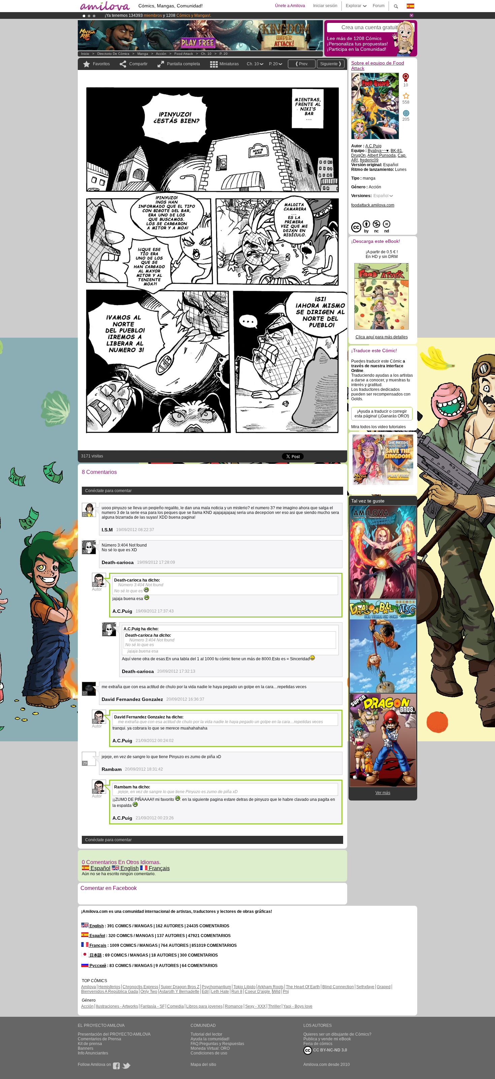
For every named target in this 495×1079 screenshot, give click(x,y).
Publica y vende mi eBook (327, 1039)
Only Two (148, 991)
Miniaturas (229, 64)
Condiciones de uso (209, 1053)
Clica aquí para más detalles (382, 337)
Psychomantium (216, 986)
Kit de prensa (90, 1043)
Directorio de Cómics (113, 53)
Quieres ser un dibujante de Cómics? (337, 1034)
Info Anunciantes (93, 1053)
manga (142, 53)
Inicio (85, 53)
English (129, 868)
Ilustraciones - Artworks (117, 1006)
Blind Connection (338, 986)
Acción (161, 53)
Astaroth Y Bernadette (179, 991)
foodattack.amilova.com (372, 205)
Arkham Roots (271, 986)
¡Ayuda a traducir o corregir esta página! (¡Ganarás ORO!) (382, 413)
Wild (276, 991)
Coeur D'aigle (258, 991)
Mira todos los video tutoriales (378, 426)
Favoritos (101, 64)
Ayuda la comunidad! (210, 1039)
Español (99, 868)
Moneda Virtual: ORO (210, 1048)
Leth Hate (220, 991)
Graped (384, 986)
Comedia (175, 1006)
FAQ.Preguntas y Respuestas (217, 1043)
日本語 (95, 955)
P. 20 (224, 53)
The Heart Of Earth (303, 986)
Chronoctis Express (140, 986)
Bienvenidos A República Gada (109, 991)
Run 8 (236, 991)
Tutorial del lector (206, 1034)
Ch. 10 (206, 53)
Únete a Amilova (290, 5)
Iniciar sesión (325, 5)
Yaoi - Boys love (297, 1006)
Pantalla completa (183, 64)
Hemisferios (109, 986)
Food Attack (183, 53)
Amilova (88, 986)
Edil (205, 991)
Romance (234, 1006)
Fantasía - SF (152, 1006)
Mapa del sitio (203, 1064)
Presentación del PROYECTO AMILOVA (114, 1034)
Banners (85, 1048)
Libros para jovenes (204, 1006)
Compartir (138, 64)
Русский (97, 965)
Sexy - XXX (255, 1006)
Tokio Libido (244, 986)
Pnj (286, 991)
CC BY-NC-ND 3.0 (329, 1050)
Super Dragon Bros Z (180, 986)
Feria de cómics (317, 1043)
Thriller (274, 1006)
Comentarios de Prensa (99, 1039)
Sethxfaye (365, 986)
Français (158, 868)
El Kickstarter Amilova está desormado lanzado (149, 15)
